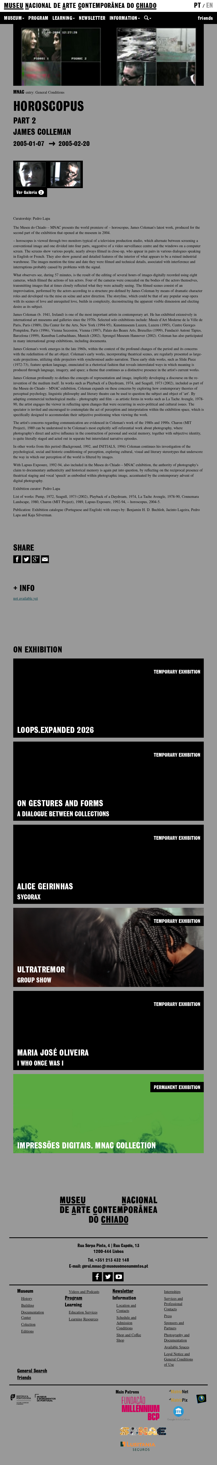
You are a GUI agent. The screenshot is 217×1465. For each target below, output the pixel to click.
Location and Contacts (126, 1308)
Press (168, 1315)
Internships (172, 1291)
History (26, 1298)
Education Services (83, 1312)
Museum (13, 18)
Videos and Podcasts (84, 1291)
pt (197, 6)
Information (123, 18)
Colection (28, 1324)
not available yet (25, 598)
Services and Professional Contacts (173, 1303)
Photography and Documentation (176, 1337)
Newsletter (92, 18)
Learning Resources (83, 1318)
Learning (62, 18)
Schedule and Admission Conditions (126, 1322)
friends (205, 18)
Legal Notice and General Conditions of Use (178, 1359)
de (80, 6)
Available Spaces (176, 1346)
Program (38, 18)
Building (27, 1305)
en (209, 6)
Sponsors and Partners (174, 1325)
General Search (32, 1371)
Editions (27, 1331)
